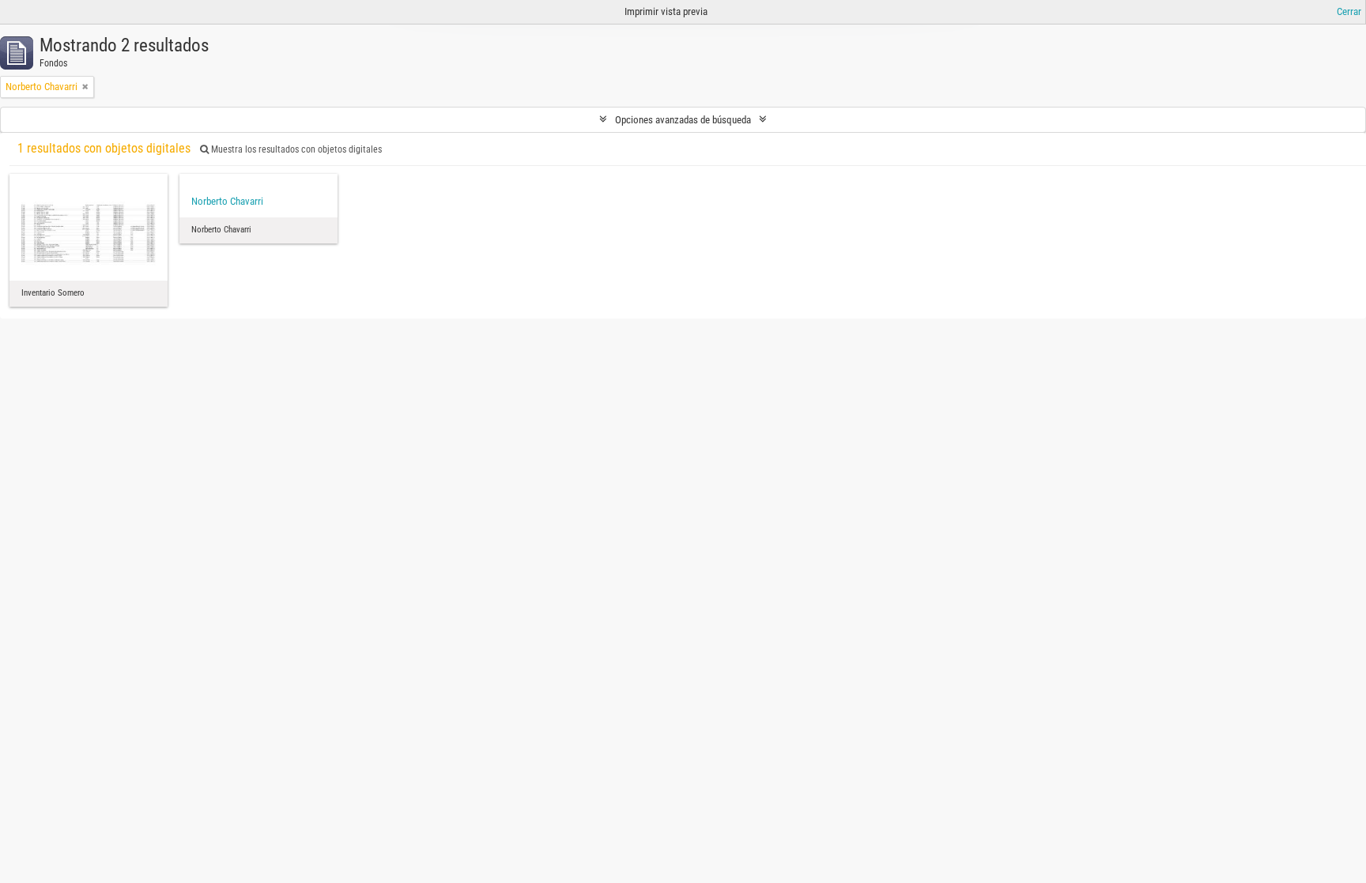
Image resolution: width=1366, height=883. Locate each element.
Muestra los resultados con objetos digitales (295, 149)
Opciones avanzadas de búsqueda (683, 120)
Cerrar (1349, 11)
